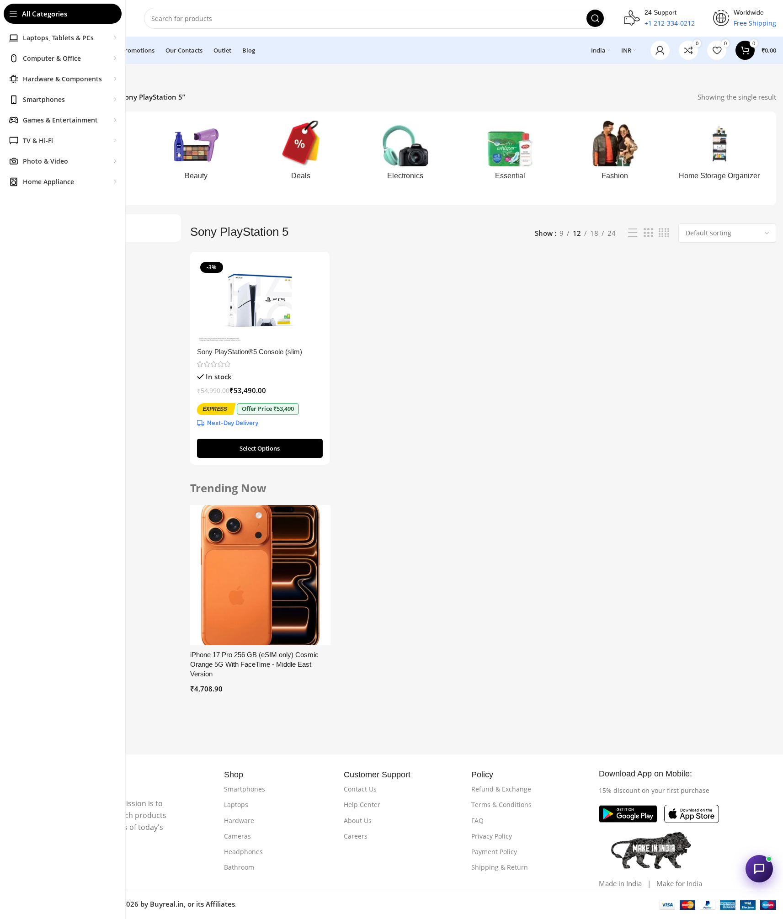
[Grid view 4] (664, 233)
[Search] (595, 18)
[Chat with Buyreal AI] (759, 868)
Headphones (243, 851)
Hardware (239, 820)
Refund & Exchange (501, 789)
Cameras (237, 836)
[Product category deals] (300, 153)
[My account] (660, 50)
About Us (358, 820)
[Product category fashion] (614, 153)
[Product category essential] (510, 153)
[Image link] (628, 813)
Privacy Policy (491, 836)
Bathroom (239, 867)
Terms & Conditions (501, 804)
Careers (356, 836)
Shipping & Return (499, 867)
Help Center (362, 804)
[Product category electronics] (405, 153)
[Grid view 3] (648, 233)
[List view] (632, 233)
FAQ (477, 820)
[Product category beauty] (196, 153)
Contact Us (360, 789)
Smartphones (244, 789)
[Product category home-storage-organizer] (719, 153)
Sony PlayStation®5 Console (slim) (249, 352)
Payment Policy (494, 851)
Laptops (236, 804)
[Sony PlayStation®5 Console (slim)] (260, 301)
